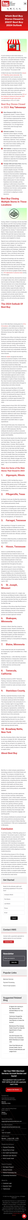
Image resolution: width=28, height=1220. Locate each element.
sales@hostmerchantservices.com (11, 1127)
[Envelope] (11, 9)
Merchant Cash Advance (9, 1155)
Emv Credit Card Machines (10, 1153)
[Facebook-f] (14, 9)
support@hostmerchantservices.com (12, 1121)
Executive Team (7, 1186)
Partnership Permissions (9, 1175)
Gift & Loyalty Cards (8, 1158)
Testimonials (6, 1189)
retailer (9, 356)
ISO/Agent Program (8, 1167)
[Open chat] (24, 1216)
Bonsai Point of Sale (8, 1150)
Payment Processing (8, 982)
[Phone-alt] (8, 9)
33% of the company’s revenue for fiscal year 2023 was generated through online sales (13, 96)
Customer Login (7, 1183)
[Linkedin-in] (20, 9)
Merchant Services (8, 979)
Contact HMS (8, 942)
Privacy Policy (16, 1213)
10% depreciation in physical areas (13, 272)
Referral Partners (7, 1170)
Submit (14, 918)
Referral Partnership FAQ (9, 1172)
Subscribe (14, 962)
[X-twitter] (17, 9)
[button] (25, 3)
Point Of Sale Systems (9, 985)
